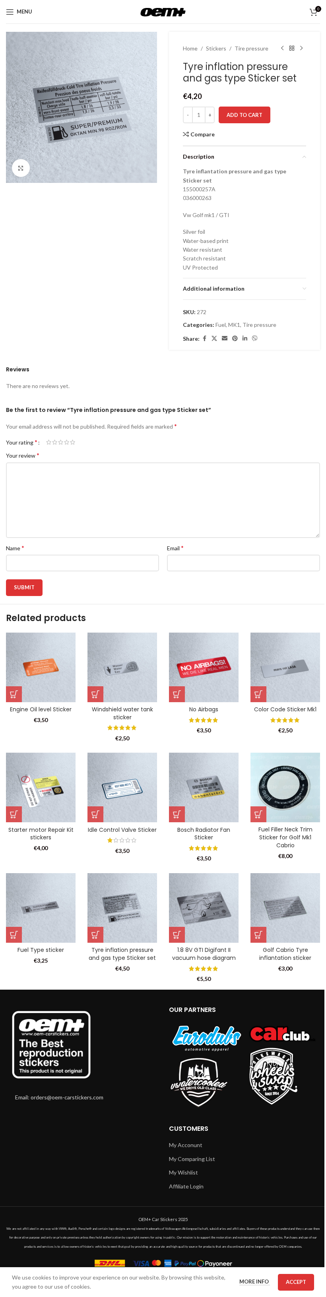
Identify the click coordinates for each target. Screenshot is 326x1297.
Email (175, 547)
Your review (22, 455)
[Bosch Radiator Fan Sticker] (204, 787)
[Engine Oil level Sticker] (41, 667)
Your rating (21, 442)
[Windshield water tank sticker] (122, 667)
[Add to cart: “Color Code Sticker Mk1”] (258, 694)
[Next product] (301, 48)
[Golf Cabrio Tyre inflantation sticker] (285, 908)
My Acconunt (185, 1145)
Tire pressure (251, 48)
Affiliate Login (186, 1186)
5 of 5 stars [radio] (73, 442)
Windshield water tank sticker (122, 713)
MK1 (234, 324)
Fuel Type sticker (40, 950)
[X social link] (214, 338)
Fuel (220, 324)
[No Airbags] (204, 667)
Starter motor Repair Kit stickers (41, 834)
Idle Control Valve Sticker (122, 830)
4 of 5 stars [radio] (67, 442)
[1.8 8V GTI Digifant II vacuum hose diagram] (204, 908)
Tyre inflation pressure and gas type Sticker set (122, 954)
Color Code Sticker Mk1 (285, 709)
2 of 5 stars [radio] (55, 442)
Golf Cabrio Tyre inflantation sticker (285, 954)
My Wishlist (183, 1172)
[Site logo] (163, 11)
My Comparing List (192, 1158)
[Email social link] (224, 338)
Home (190, 48)
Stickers (216, 48)
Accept (296, 1282)
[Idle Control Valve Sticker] (122, 787)
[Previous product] (282, 48)
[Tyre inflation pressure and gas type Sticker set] (122, 908)
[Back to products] (292, 48)
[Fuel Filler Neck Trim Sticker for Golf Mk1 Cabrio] (285, 787)
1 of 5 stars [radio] (49, 442)
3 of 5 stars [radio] (61, 442)
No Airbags (203, 709)
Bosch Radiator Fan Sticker (203, 834)
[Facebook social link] (204, 338)
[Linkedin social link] (245, 338)
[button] (14, 694)
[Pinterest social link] (235, 338)
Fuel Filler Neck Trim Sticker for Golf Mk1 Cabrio (285, 837)
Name (15, 547)
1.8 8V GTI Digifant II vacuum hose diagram (204, 954)
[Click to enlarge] (21, 168)
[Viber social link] (255, 338)
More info (254, 1281)
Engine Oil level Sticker (41, 709)
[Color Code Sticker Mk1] (285, 667)
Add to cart (244, 115)
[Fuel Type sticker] (41, 908)
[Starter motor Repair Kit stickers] (41, 787)
